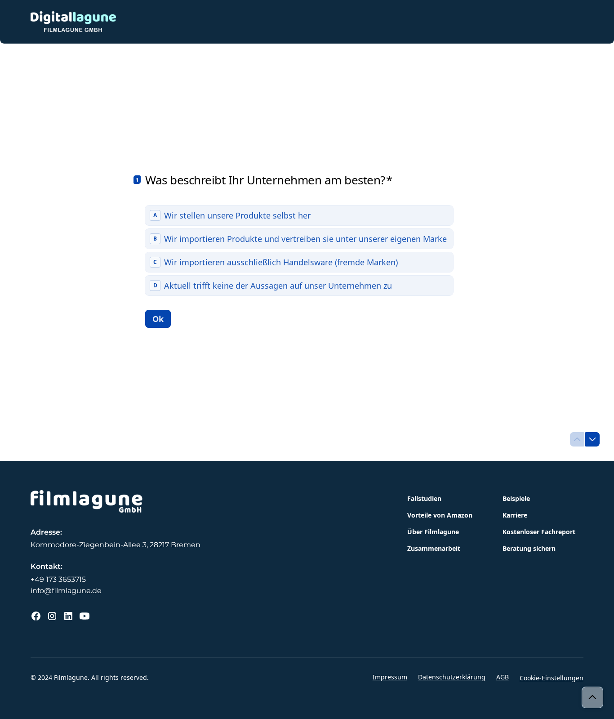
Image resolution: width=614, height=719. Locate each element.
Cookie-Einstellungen (551, 678)
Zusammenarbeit (433, 548)
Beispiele (516, 498)
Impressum (390, 677)
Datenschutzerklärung (451, 677)
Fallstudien (424, 498)
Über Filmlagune (433, 531)
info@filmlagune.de (66, 590)
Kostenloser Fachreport (539, 531)
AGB (502, 677)
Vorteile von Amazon (439, 515)
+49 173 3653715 (58, 579)
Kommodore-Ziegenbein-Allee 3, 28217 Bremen (115, 544)
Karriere (515, 515)
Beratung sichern (529, 548)
